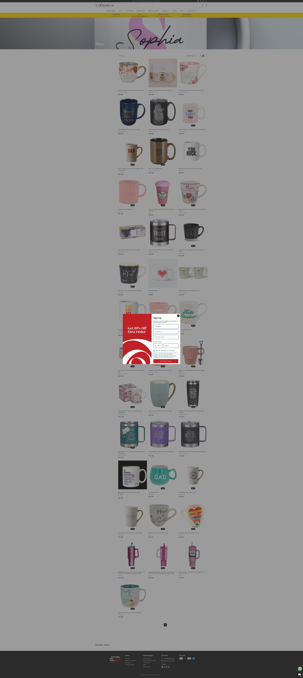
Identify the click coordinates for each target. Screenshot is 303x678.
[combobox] (157, 346)
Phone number (157, 342)
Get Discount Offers (166, 361)
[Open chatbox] (299, 674)
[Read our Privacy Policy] (177, 353)
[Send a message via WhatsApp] (300, 669)
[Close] (178, 316)
